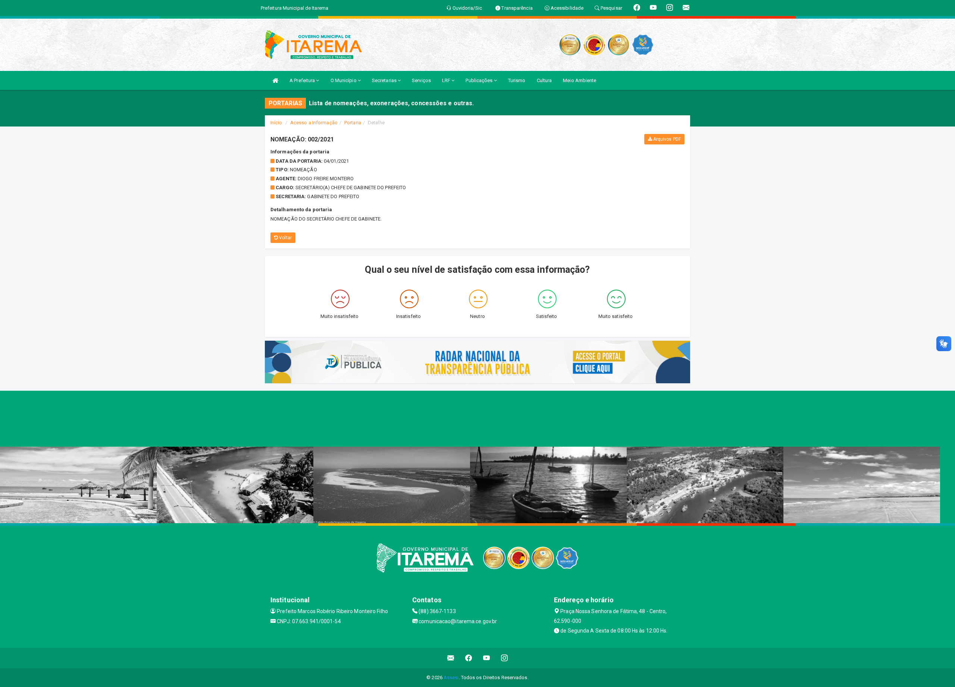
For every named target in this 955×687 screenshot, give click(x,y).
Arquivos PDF (666, 139)
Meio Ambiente (579, 80)
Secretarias (385, 80)
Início (276, 122)
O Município (344, 80)
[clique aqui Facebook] (468, 658)
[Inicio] (275, 80)
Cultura (544, 80)
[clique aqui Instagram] (504, 658)
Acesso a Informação (314, 122)
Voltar (285, 237)
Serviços (421, 80)
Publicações (480, 80)
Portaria (352, 122)
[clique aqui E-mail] (450, 658)
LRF (446, 80)
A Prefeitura (302, 80)
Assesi (451, 677)
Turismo (517, 80)
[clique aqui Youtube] (486, 658)
